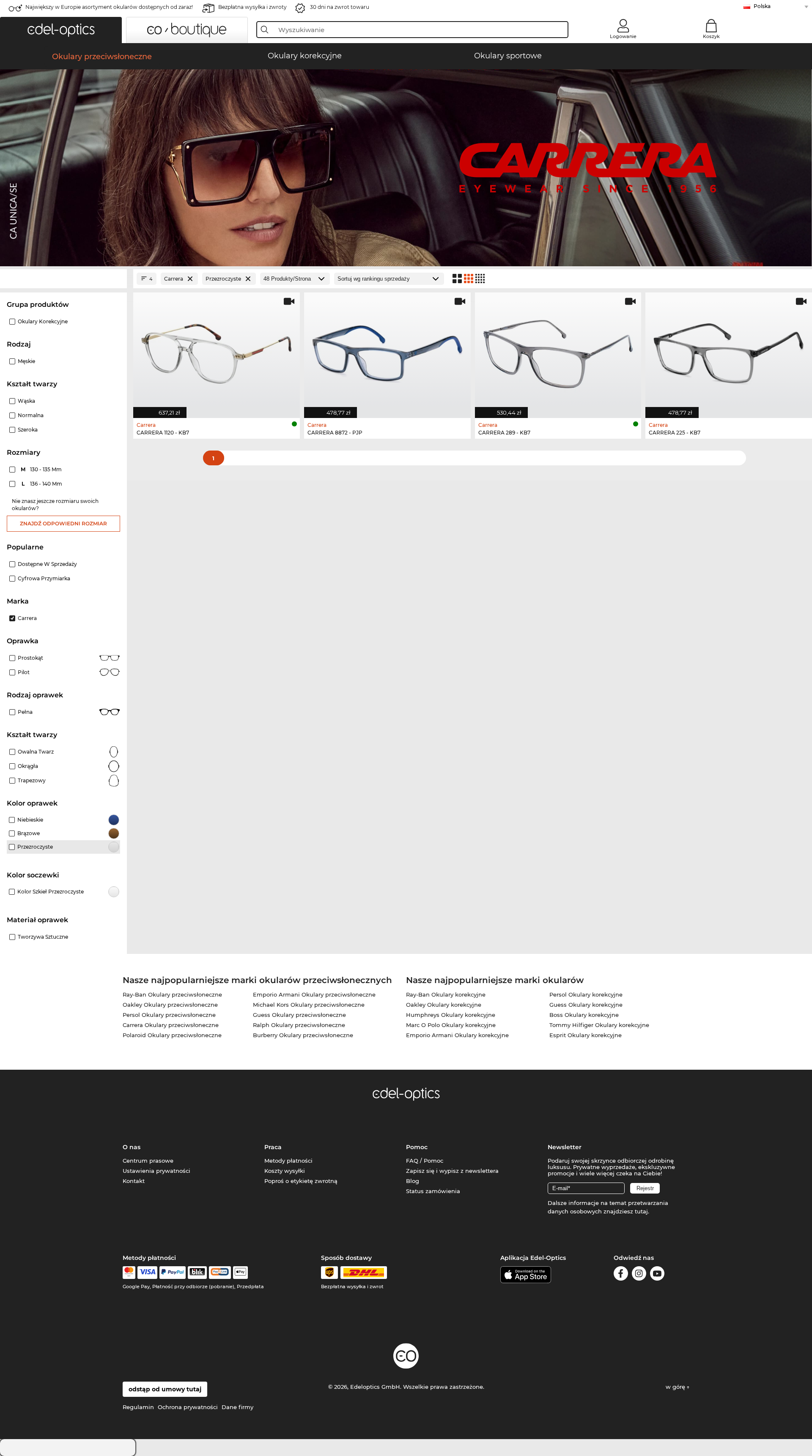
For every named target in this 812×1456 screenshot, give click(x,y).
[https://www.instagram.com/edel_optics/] (639, 1275)
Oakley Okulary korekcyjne (443, 1004)
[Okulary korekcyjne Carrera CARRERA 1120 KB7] (216, 350)
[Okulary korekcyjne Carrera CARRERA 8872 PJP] (387, 350)
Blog (412, 1180)
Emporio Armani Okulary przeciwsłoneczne (314, 994)
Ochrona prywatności (188, 1407)
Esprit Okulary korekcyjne (585, 1035)
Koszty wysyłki (284, 1170)
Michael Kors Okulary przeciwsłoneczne (309, 1004)
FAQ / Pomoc (424, 1160)
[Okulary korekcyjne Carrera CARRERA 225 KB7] (728, 350)
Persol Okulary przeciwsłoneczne (169, 1014)
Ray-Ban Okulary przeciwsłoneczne (172, 994)
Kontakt (134, 1180)
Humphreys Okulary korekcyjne (450, 1014)
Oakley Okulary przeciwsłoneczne (170, 1004)
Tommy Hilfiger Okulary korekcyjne (599, 1025)
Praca (273, 1147)
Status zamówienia (433, 1191)
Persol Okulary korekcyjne (586, 994)
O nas (131, 1147)
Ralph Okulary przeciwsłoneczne (299, 1025)
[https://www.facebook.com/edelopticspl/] (621, 1275)
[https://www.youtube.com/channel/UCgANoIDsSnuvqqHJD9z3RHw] (657, 1275)
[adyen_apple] (240, 1272)
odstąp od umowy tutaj (165, 1389)
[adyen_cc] (129, 1272)
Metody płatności (288, 1160)
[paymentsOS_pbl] (219, 1272)
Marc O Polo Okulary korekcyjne (451, 1025)
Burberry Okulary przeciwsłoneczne (303, 1035)
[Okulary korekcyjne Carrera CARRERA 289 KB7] (558, 350)
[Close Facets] (63, 278)
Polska (762, 6)
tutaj (641, 1211)
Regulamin (138, 1407)
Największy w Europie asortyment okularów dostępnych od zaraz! (109, 7)
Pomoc (417, 1147)
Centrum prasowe (148, 1160)
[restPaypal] (172, 1272)
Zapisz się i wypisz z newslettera (452, 1170)
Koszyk (711, 36)
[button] (61, 30)
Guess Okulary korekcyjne (586, 1004)
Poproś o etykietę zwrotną (300, 1180)
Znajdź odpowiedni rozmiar (63, 523)
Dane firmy (237, 1407)
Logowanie (623, 36)
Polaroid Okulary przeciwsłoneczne (172, 1035)
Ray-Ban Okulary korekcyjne (446, 994)
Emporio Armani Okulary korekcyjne (457, 1035)
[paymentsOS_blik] (197, 1272)
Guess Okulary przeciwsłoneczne (299, 1014)
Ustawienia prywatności (156, 1170)
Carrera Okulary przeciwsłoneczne (171, 1025)
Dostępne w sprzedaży (47, 564)
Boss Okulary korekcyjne (584, 1014)
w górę (676, 1386)
